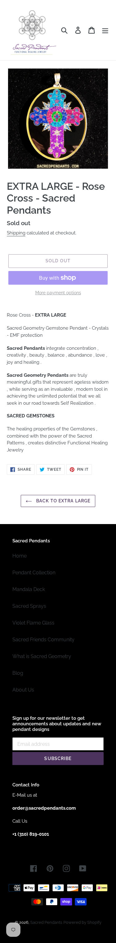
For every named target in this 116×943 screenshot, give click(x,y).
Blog (17, 673)
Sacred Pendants (46, 922)
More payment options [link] (58, 292)
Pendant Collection (33, 573)
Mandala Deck (28, 589)
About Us (23, 690)
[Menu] (105, 30)
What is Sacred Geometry (41, 656)
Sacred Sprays (29, 606)
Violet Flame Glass (33, 623)
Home (19, 556)
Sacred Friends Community (43, 640)
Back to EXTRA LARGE (62, 500)
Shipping (16, 233)
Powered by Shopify (82, 922)
